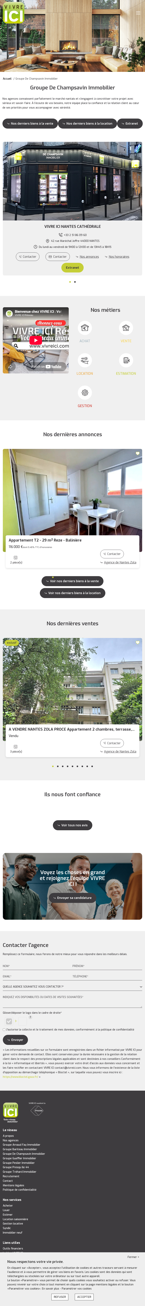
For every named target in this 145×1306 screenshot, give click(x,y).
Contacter (29, 257)
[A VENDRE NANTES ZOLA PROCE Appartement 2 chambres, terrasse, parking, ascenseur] (72, 689)
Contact (8, 1181)
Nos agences (11, 1140)
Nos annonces (89, 257)
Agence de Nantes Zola (120, 562)
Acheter (8, 1205)
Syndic (7, 1228)
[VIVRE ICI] (13, 12)
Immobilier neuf (12, 1233)
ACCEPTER (84, 1297)
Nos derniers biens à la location (89, 124)
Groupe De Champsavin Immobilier (24, 1154)
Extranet (132, 124)
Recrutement (11, 1176)
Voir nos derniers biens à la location (74, 593)
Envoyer (17, 1040)
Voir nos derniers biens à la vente (74, 581)
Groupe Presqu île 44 (16, 1167)
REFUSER (60, 1297)
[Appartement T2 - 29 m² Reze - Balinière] (72, 500)
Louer (6, 1210)
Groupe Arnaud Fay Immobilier (21, 1145)
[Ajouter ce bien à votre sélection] (138, 453)
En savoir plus (51, 1288)
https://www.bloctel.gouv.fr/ (20, 1077)
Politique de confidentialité (19, 1190)
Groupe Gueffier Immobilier (19, 1158)
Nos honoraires (119, 257)
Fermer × (133, 1257)
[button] (72, 226)
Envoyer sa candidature (74, 898)
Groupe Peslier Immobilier (19, 1163)
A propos (8, 1136)
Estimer (8, 1215)
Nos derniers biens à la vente (32, 124)
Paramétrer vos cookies (77, 1288)
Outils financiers (13, 1248)
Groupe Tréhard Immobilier (19, 1172)
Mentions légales (13, 1185)
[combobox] (72, 987)
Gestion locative (13, 1223)
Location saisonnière (15, 1219)
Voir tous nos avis (74, 825)
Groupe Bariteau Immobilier (20, 1149)
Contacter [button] (60, 257)
